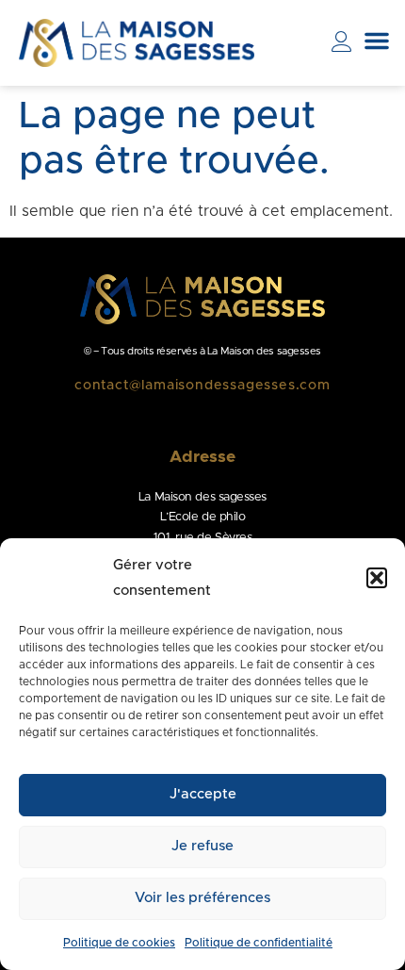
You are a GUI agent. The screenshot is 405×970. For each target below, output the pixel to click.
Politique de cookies (119, 942)
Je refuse (202, 846)
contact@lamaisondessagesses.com (202, 385)
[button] (376, 577)
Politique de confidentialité (258, 942)
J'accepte (203, 794)
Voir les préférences (202, 898)
